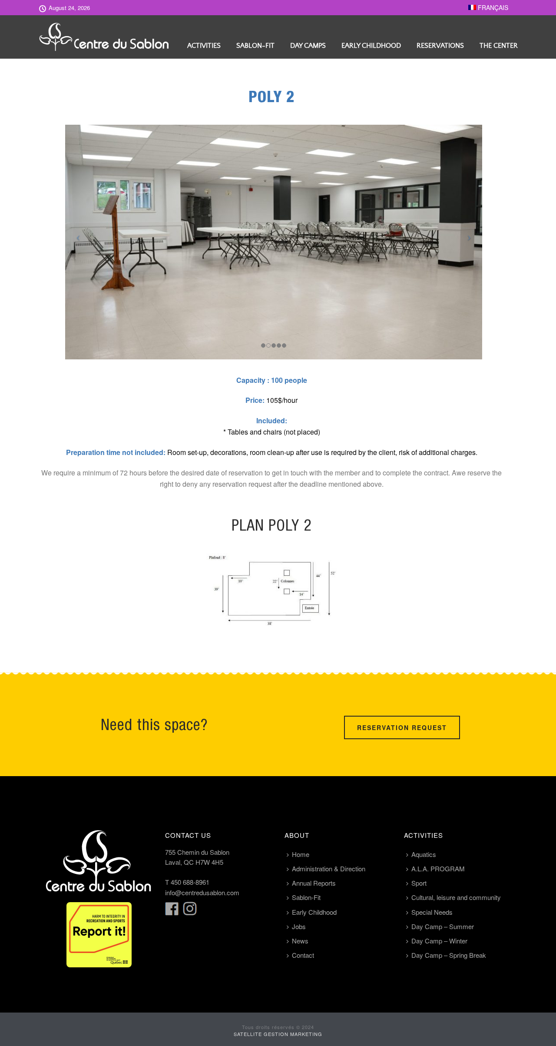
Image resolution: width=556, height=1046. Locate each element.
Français (492, 7)
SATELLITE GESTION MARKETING (278, 1033)
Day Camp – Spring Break (448, 955)
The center (499, 46)
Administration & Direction (328, 868)
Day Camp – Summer (442, 926)
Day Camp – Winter (439, 940)
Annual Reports (314, 882)
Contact (303, 955)
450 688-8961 (190, 882)
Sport (419, 882)
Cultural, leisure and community (456, 897)
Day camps (308, 46)
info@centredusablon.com (202, 892)
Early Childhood (371, 46)
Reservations (440, 46)
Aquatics (423, 854)
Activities (204, 46)
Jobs (299, 926)
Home (300, 854)
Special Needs (432, 911)
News (300, 940)
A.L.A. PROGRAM (438, 868)
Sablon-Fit (255, 46)
